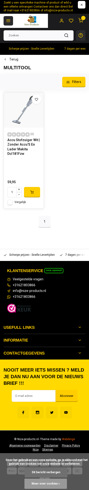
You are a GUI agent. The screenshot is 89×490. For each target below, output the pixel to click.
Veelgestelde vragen (28, 279)
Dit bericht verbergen (46, 472)
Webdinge (68, 439)
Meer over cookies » (46, 484)
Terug (13, 59)
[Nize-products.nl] (32, 21)
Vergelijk (20, 202)
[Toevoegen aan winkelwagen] (32, 192)
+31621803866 (24, 285)
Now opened (54, 270)
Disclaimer (51, 446)
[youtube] (66, 412)
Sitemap (47, 450)
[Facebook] (23, 412)
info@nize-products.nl (29, 291)
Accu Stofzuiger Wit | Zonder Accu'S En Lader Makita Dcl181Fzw (23, 147)
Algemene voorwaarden (25, 446)
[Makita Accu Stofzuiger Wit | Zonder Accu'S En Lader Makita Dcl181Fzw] (24, 110)
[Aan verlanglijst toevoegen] (36, 99)
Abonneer (66, 396)
